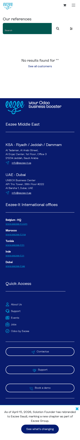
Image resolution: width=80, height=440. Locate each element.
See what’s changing (40, 429)
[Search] (58, 28)
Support (42, 369)
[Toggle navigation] (73, 5)
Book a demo (43, 387)
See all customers (40, 66)
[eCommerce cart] (64, 5)
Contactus (43, 351)
